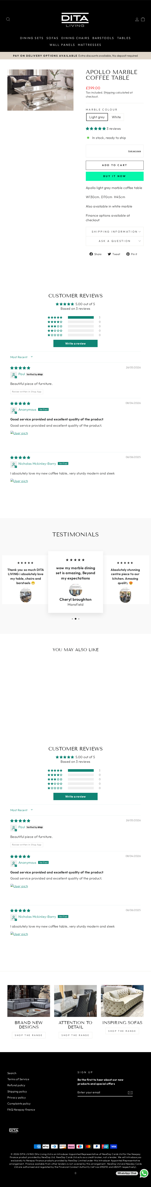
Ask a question (115, 241)
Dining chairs (75, 38)
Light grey (97, 117)
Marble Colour (102, 109)
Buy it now (114, 176)
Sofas (52, 38)
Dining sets (32, 38)
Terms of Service (18, 1079)
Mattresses (89, 45)
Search (11, 1073)
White (116, 117)
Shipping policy (17, 1091)
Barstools (103, 38)
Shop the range (29, 1035)
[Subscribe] (130, 1092)
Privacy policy (16, 1097)
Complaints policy (19, 1103)
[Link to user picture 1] (19, 439)
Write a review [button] (75, 343)
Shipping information (115, 231)
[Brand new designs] (28, 1001)
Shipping (109, 92)
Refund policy (16, 1085)
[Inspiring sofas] (122, 1001)
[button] (96, 128)
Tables (124, 38)
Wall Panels (62, 45)
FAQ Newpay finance (21, 1109)
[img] (20, 368)
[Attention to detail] (75, 1001)
